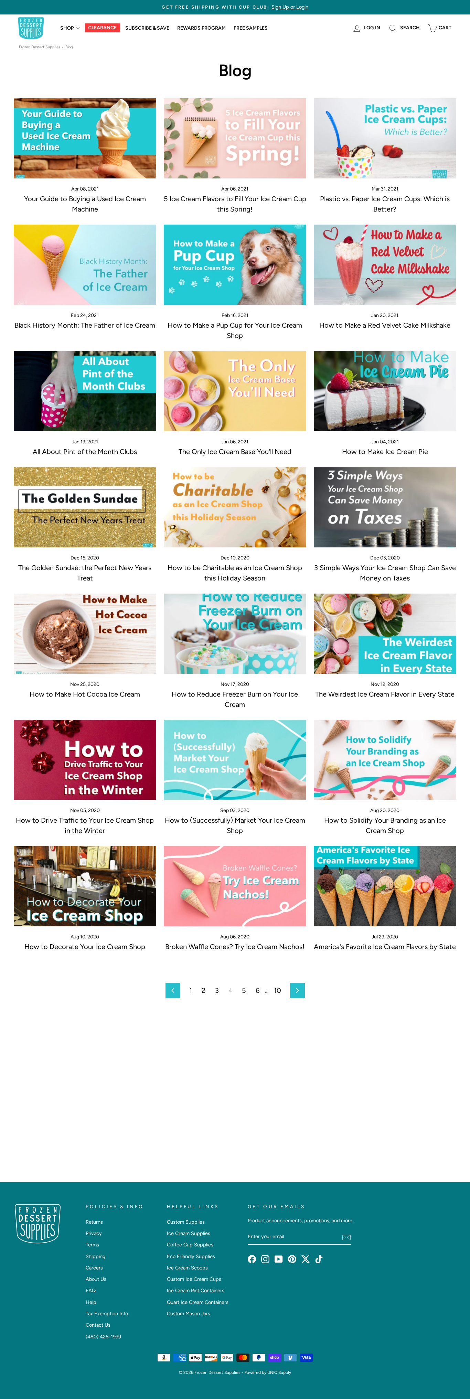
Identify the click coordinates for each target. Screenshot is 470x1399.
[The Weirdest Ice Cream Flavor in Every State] (385, 634)
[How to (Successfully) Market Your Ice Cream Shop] (235, 760)
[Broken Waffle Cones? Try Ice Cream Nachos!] (235, 886)
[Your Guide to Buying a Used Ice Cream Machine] (85, 138)
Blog (69, 47)
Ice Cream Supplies (188, 1233)
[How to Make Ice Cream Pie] (385, 391)
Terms (92, 1245)
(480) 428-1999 (103, 1337)
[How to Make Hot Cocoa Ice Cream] (85, 634)
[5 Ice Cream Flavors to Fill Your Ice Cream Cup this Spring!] (235, 138)
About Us (96, 1279)
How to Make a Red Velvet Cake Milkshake (384, 325)
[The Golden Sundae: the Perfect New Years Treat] (85, 507)
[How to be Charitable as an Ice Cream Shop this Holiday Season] (235, 507)
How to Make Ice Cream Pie (385, 452)
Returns (94, 1222)
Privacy (94, 1233)
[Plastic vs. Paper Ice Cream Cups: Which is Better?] (385, 138)
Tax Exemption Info (107, 1313)
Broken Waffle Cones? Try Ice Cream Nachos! (235, 947)
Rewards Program (201, 28)
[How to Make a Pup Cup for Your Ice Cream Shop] (235, 265)
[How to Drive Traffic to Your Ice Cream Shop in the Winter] (85, 760)
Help (91, 1302)
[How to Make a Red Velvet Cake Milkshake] (385, 265)
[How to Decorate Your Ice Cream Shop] (85, 886)
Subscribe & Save (147, 28)
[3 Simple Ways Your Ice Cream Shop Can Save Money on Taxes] (385, 507)
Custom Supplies (186, 1222)
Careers (94, 1268)
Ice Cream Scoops (187, 1268)
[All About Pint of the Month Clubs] (85, 391)
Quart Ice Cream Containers (197, 1302)
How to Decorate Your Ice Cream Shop (84, 947)
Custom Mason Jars (188, 1313)
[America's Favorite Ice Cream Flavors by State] (385, 886)
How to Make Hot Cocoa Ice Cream (85, 694)
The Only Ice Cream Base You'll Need (235, 452)
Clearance (102, 27)
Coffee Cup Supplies (190, 1245)
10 (277, 990)
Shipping (95, 1256)
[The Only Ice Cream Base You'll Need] (235, 391)
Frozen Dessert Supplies (39, 47)
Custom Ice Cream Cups (194, 1279)
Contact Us (98, 1325)
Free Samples (251, 28)
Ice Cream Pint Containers (195, 1290)
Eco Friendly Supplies (191, 1256)
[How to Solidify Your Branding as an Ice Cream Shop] (385, 760)
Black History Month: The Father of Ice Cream (84, 325)
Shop (67, 28)
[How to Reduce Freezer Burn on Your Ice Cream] (235, 634)
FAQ (91, 1290)
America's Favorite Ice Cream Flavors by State (385, 947)
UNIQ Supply (279, 1372)
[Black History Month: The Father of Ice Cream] (85, 265)
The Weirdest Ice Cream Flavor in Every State (385, 694)
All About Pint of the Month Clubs (85, 452)
